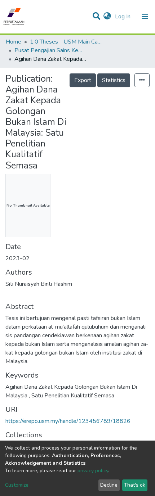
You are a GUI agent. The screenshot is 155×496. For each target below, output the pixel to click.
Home (13, 42)
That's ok (134, 485)
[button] (107, 16)
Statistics (113, 80)
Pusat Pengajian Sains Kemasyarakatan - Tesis (50, 50)
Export (82, 80)
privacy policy (93, 470)
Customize (16, 485)
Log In (123, 17)
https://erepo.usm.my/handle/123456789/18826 (67, 421)
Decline (109, 485)
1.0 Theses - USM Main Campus (66, 42)
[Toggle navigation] (145, 16)
